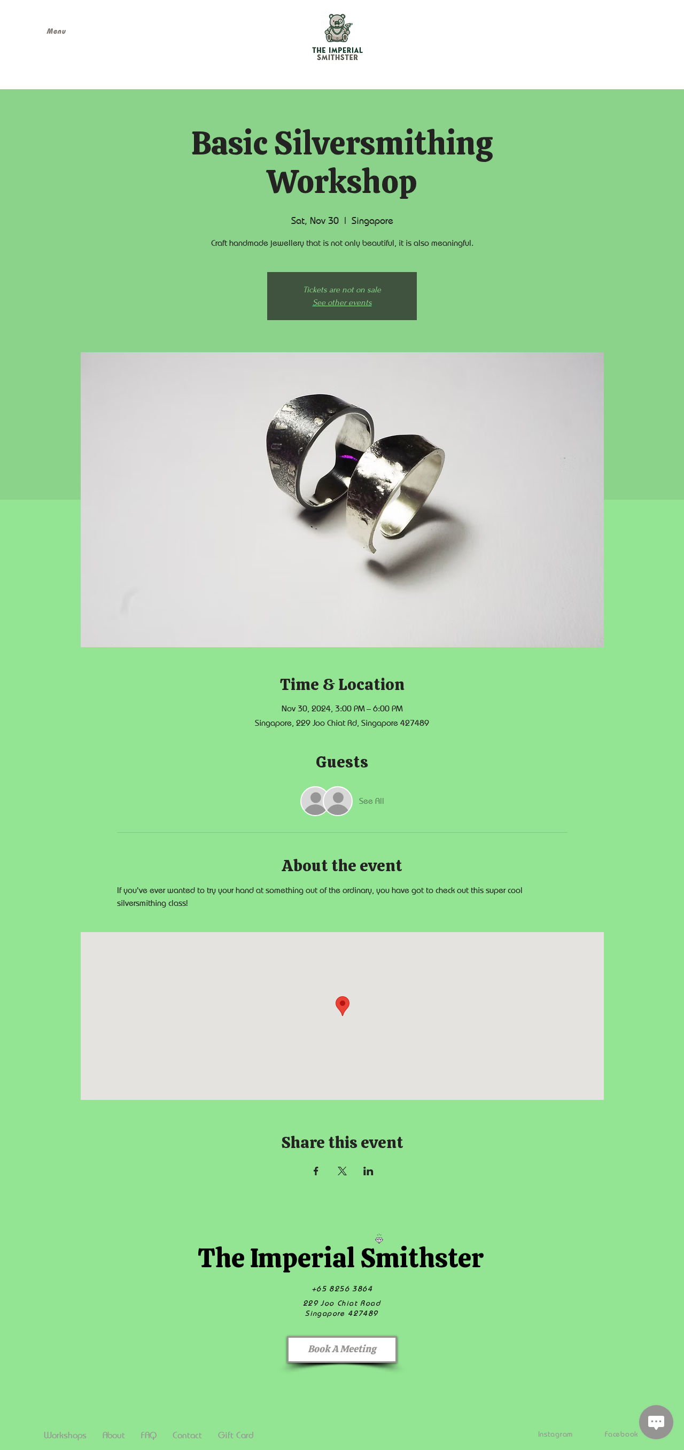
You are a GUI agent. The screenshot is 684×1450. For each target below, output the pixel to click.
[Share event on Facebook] (316, 1171)
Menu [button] (56, 30)
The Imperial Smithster (341, 1257)
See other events (342, 302)
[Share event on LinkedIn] (368, 1171)
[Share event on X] (342, 1171)
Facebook (621, 1433)
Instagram (555, 1433)
